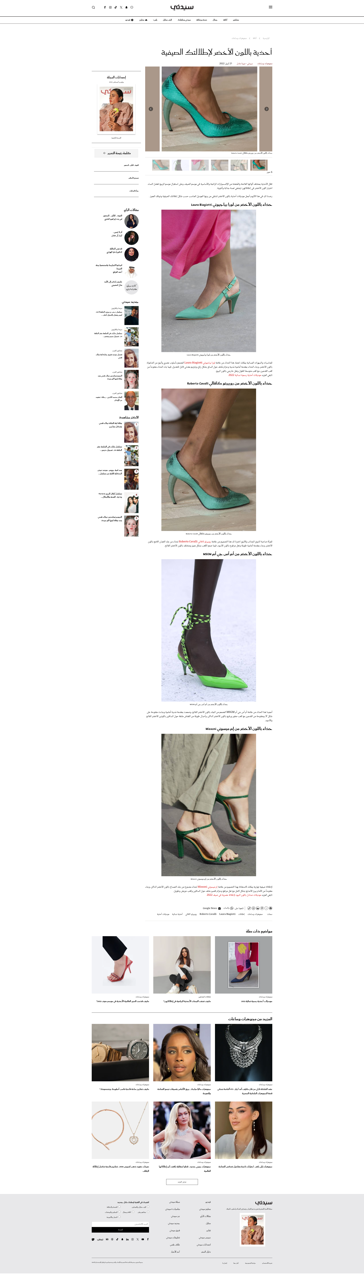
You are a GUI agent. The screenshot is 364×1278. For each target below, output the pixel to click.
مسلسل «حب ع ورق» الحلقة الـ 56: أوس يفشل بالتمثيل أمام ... (109, 313)
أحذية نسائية (177, 914)
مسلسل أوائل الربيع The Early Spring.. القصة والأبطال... (110, 495)
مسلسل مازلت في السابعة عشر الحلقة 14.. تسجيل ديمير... (109, 448)
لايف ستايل (167, 20)
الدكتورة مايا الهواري (114, 252)
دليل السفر (206, 1252)
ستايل (208, 1223)
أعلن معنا (236, 1263)
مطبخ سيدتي (205, 1209)
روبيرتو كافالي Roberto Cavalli (195, 542)
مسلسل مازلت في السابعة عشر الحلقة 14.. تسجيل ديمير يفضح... (108, 335)
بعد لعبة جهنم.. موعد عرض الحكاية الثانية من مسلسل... (110, 472)
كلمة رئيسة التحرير (119, 153)
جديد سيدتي (130, 302)
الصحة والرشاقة (112, 1207)
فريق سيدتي (174, 1230)
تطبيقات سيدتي (173, 1237)
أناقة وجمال (127, 1212)
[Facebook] (105, 7)
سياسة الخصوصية (250, 1263)
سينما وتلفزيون (116, 308)
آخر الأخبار (175, 1252)
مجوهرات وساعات (264, 64)
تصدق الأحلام (134, 178)
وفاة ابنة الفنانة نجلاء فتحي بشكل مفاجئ (110, 425)
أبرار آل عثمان (116, 236)
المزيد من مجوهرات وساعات (250, 1019)
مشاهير (236, 20)
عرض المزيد (182, 1182)
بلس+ (155, 20)
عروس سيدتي (205, 1237)
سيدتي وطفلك (184, 20)
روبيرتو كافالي (191, 914)
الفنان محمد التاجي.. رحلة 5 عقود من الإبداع (109, 399)
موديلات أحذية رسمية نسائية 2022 (244, 375)
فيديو (127, 20)
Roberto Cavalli (208, 914)
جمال (215, 20)
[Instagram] (110, 7)
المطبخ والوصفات (111, 1212)
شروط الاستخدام (267, 1263)
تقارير (208, 1230)
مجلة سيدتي (174, 1202)
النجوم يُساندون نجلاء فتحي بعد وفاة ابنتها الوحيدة (110, 377)
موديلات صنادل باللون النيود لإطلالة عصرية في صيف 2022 (234, 895)
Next (151, 109)
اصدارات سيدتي (204, 1245)
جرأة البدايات (134, 190)
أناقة (225, 20)
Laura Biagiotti (227, 914)
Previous (266, 109)
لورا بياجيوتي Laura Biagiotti (199, 363)
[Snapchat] (126, 7)
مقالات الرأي (131, 210)
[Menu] (270, 7)
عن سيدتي (175, 1216)
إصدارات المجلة (116, 77)
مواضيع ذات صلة (259, 931)
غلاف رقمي (175, 1245)
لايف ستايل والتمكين (139, 1207)
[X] (121, 7)
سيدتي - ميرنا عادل (245, 64)
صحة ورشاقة (201, 20)
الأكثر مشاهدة (129, 417)
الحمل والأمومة (112, 1217)
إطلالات (241, 914)
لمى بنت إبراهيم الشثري (113, 219)
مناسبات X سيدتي (172, 1209)
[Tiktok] (115, 7)
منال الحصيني (116, 285)
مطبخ (141, 20)
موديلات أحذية (163, 914)
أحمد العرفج (117, 272)
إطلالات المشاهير (204, 997)
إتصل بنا (225, 1263)
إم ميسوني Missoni (207, 887)
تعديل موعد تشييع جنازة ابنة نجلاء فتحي (109, 356)
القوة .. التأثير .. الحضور (131, 165)
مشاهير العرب (117, 351)
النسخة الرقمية (116, 137)
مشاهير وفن (142, 1212)
